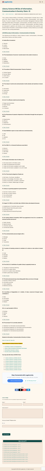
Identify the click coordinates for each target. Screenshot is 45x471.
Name (3, 402)
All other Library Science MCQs (12, 351)
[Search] (40, 1)
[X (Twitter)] (20, 390)
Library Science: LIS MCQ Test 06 (13, 366)
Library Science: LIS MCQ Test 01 (13, 357)
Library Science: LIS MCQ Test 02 (13, 359)
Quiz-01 (4, 340)
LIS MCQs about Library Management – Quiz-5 (12, 444)
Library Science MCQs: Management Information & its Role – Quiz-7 (16, 455)
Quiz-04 (12, 340)
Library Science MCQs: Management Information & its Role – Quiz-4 (16, 461)
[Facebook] (17, 390)
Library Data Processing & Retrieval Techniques (16, 348)
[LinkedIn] (28, 390)
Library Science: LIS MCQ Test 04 (13, 362)
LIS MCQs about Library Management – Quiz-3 (12, 448)
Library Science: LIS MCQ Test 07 (13, 367)
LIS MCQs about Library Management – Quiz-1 (12, 452)
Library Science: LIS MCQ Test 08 (13, 369)
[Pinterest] (24, 390)
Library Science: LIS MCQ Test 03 (13, 361)
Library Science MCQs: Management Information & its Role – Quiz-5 (16, 459)
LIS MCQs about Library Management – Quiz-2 (12, 450)
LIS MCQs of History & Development (13, 346)
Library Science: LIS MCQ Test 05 (13, 364)
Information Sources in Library (12, 350)
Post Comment (6, 434)
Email (24, 402)
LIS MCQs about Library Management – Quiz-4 (12, 446)
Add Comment (5, 407)
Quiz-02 (8, 340)
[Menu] (42, 1)
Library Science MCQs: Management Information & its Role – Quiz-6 (16, 457)
